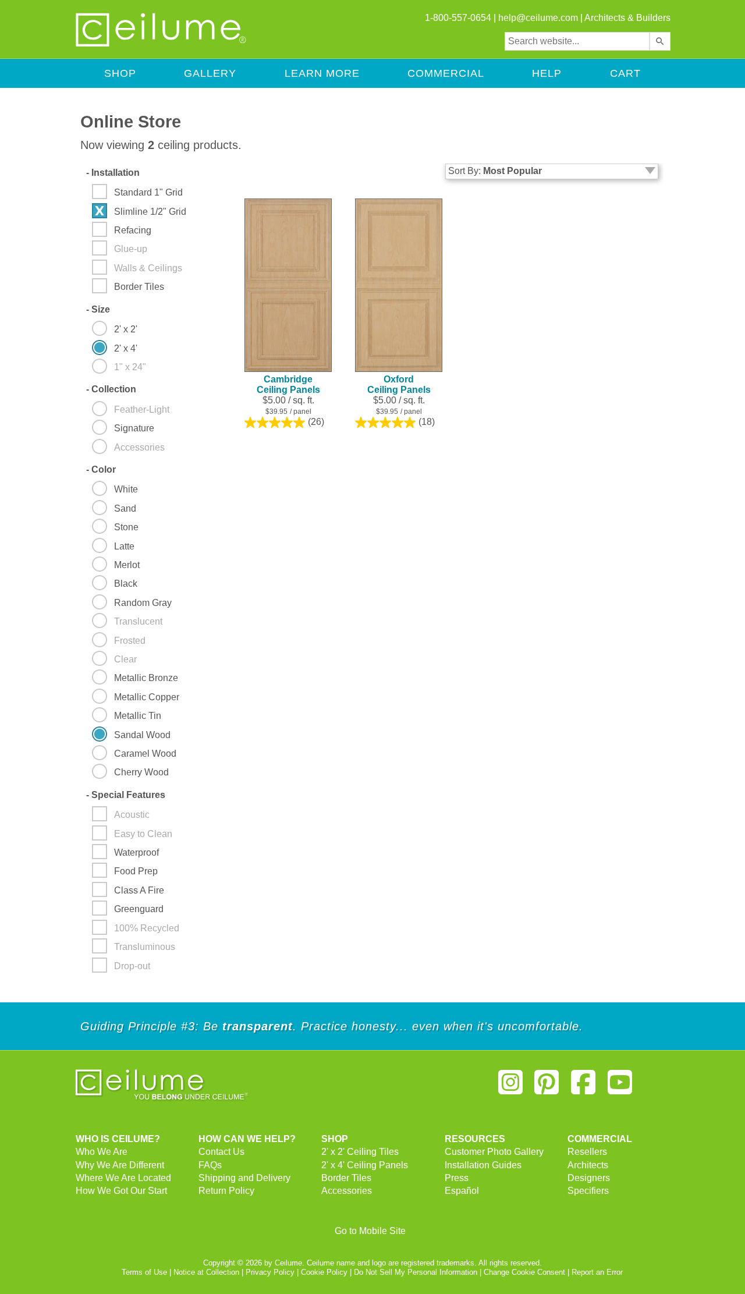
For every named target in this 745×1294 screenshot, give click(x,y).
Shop (120, 73)
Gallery (210, 73)
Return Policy (226, 1191)
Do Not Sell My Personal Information (415, 1272)
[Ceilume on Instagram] (510, 1087)
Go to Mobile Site (370, 1231)
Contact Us (221, 1152)
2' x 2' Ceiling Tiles (360, 1152)
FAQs (210, 1165)
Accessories (346, 1191)
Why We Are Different (120, 1165)
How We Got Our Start (121, 1191)
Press (457, 1178)
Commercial (445, 73)
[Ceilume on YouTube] (619, 1087)
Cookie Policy (324, 1272)
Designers (588, 1178)
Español (462, 1191)
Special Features (125, 795)
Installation (113, 173)
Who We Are (101, 1152)
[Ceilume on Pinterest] (547, 1087)
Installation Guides (483, 1165)
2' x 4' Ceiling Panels (364, 1165)
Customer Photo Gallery (494, 1152)
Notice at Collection (206, 1272)
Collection (111, 389)
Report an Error (597, 1272)
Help (547, 73)
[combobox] (577, 41)
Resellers (587, 1152)
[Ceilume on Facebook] (583, 1087)
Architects (587, 1165)
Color (101, 469)
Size (98, 309)
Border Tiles (346, 1178)
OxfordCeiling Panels (399, 384)
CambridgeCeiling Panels (288, 384)
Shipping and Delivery (244, 1178)
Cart (625, 73)
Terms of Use (144, 1272)
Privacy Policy (270, 1272)
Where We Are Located (123, 1178)
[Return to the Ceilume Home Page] (161, 44)
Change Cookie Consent (524, 1272)
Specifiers (588, 1191)
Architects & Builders (627, 18)
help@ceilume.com (538, 18)
